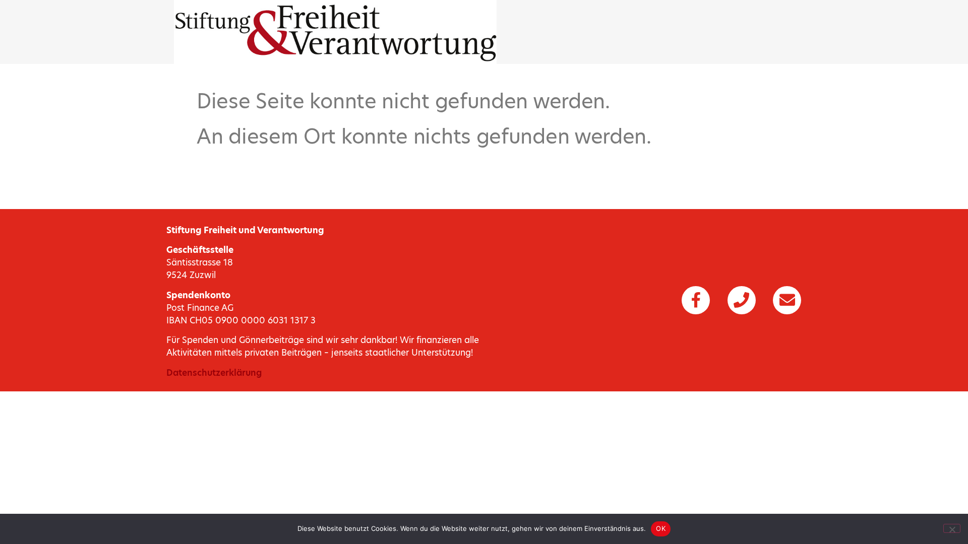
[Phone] (742, 300)
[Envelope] (787, 300)
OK (661, 528)
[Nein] (951, 528)
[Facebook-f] (696, 300)
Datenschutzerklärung (214, 373)
